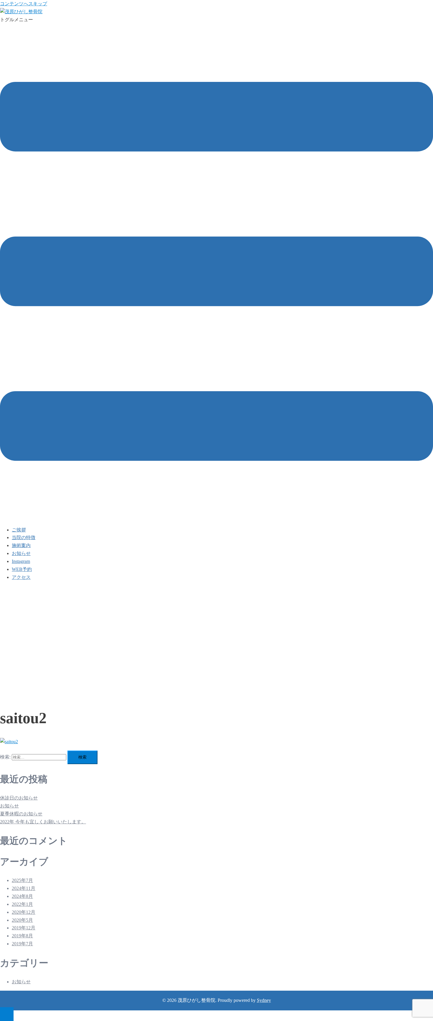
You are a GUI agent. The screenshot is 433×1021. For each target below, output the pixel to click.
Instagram (21, 561)
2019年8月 (22, 935)
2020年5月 (22, 920)
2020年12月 (23, 912)
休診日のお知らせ (19, 797)
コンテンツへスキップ (23, 3)
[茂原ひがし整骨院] (21, 11)
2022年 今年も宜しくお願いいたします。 (43, 821)
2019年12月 (23, 927)
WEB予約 (22, 569)
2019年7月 (22, 943)
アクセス (21, 577)
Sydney (264, 1000)
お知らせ (21, 553)
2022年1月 (22, 904)
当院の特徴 (23, 537)
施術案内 (21, 545)
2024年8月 (22, 896)
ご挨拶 (19, 529)
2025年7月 (22, 880)
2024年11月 (23, 888)
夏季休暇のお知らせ (21, 813)
